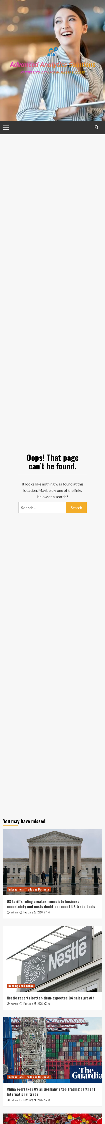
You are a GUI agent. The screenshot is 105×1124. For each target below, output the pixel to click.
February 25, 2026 (33, 912)
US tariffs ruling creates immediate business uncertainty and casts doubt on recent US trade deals (51, 904)
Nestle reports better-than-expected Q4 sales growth (50, 997)
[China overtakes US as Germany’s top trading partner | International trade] (52, 1050)
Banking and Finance (20, 986)
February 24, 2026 (33, 1100)
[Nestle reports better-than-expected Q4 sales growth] (52, 959)
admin (14, 912)
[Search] (97, 127)
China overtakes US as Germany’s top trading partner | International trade (51, 1091)
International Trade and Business (28, 889)
